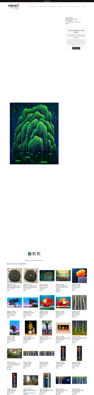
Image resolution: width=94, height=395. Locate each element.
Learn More (76, 48)
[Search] (83, 6)
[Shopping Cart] (85, 6)
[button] (43, 6)
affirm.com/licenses (76, 45)
